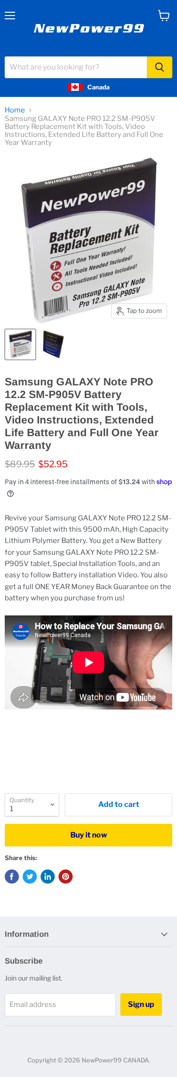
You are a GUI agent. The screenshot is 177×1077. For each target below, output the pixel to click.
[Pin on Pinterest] (66, 877)
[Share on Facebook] (12, 877)
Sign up (141, 1004)
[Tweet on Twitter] (30, 877)
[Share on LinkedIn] (48, 877)
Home (15, 110)
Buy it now (88, 834)
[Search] (159, 67)
